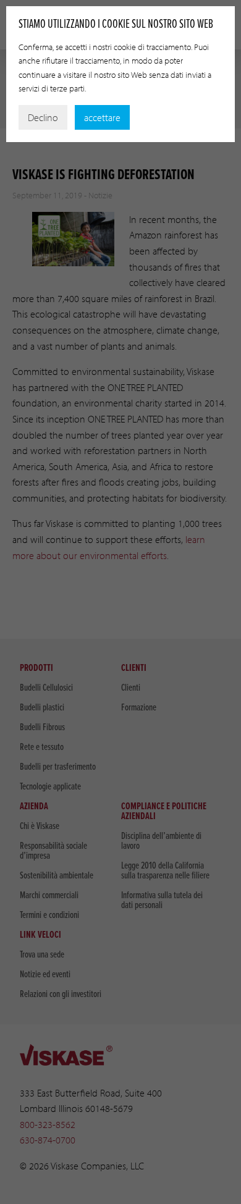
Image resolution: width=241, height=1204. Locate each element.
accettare (102, 117)
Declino (43, 117)
